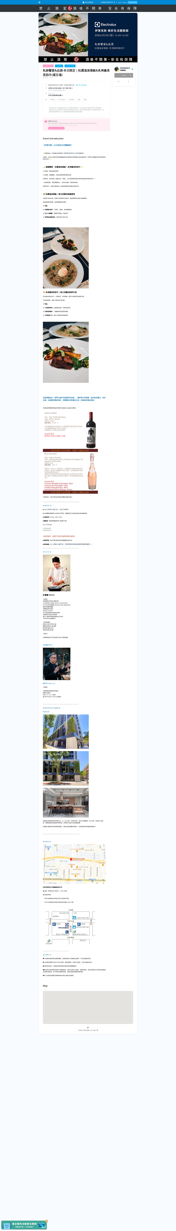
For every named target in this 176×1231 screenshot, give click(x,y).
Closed (124, 75)
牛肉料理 (52, 99)
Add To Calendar (81, 85)
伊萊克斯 (71, 99)
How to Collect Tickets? (56, 128)
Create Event (132, 2)
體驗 (85, 99)
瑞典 (79, 99)
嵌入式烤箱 (62, 99)
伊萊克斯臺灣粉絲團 (54, 95)
